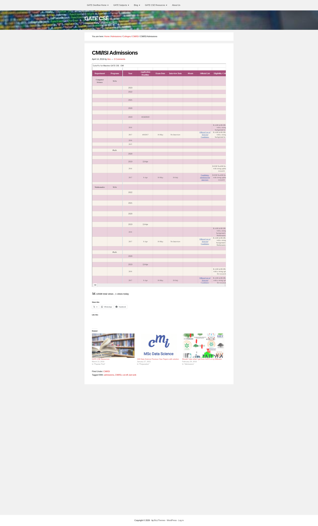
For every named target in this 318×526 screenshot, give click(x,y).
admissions (109, 375)
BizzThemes (159, 520)
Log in (181, 520)
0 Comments (119, 59)
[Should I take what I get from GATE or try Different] (203, 345)
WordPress (172, 520)
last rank (132, 375)
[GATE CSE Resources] (113, 345)
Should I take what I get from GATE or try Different (202, 359)
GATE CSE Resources (100, 359)
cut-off (125, 375)
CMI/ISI (106, 371)
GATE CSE (96, 18)
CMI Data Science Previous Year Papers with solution (158, 359)
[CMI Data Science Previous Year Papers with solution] (158, 345)
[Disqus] (159, 418)
